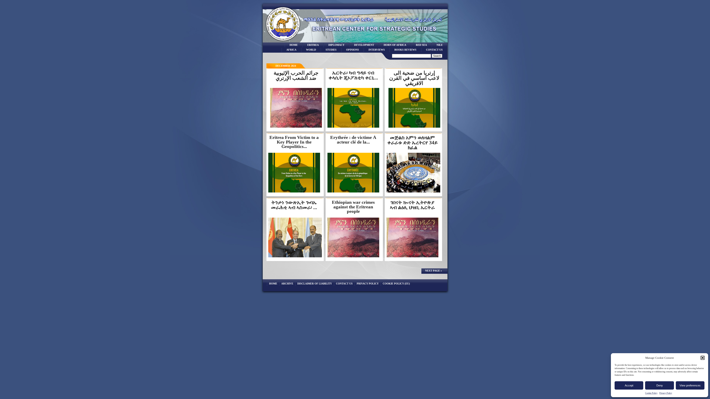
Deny (659, 385)
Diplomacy (336, 44)
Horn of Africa (395, 44)
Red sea (421, 44)
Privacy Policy (665, 393)
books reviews (405, 49)
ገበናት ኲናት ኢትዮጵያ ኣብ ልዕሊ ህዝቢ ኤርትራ (412, 205)
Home (294, 44)
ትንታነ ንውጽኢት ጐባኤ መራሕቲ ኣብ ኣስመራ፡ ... (294, 205)
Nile (440, 44)
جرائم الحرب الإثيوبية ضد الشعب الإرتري (296, 75)
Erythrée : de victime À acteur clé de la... (353, 139)
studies (331, 49)
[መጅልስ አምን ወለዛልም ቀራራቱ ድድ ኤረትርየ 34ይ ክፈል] (413, 192)
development (364, 44)
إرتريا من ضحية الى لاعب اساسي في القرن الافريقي (414, 78)
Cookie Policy (651, 393)
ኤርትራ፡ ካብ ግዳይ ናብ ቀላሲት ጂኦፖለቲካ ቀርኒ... (353, 75)
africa (291, 49)
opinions (352, 49)
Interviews (376, 49)
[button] (702, 358)
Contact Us (434, 49)
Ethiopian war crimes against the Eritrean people (353, 207)
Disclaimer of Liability (314, 283)
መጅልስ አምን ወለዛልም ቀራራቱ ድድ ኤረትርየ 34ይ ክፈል (412, 142)
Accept (629, 385)
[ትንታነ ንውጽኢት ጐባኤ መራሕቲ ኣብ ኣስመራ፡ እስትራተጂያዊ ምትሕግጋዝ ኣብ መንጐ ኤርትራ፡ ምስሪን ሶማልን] (295, 257)
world (311, 49)
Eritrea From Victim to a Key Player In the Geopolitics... (294, 142)
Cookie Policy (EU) (396, 283)
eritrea (313, 44)
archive (287, 283)
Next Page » (433, 270)
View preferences (690, 385)
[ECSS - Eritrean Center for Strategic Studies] (283, 41)
